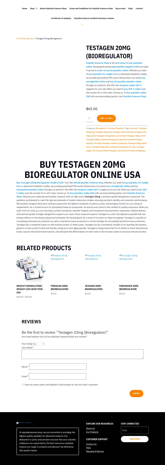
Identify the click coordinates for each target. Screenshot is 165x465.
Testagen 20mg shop (100, 147)
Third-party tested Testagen (104, 150)
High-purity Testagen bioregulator (100, 136)
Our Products (92, 432)
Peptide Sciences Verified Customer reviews (94, 18)
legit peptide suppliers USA (125, 66)
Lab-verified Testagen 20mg (128, 136)
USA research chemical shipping (131, 150)
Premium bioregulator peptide (113, 139)
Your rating (27, 343)
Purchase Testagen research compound (110, 143)
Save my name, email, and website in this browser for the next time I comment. (61, 384)
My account (121, 8)
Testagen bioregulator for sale (123, 147)
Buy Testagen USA (138, 132)
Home (24, 8)
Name (25, 366)
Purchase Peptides (116, 128)
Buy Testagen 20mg (100, 132)
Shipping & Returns (95, 451)
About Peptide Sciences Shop (53, 8)
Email (25, 376)
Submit (136, 393)
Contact (139, 8)
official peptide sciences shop (88, 182)
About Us (90, 428)
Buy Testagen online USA (119, 132)
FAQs (130, 8)
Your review (28, 347)
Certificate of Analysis (61, 18)
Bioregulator (28, 38)
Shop (32, 8)
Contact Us (91, 444)
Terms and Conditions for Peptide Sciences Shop (91, 8)
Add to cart (106, 118)
